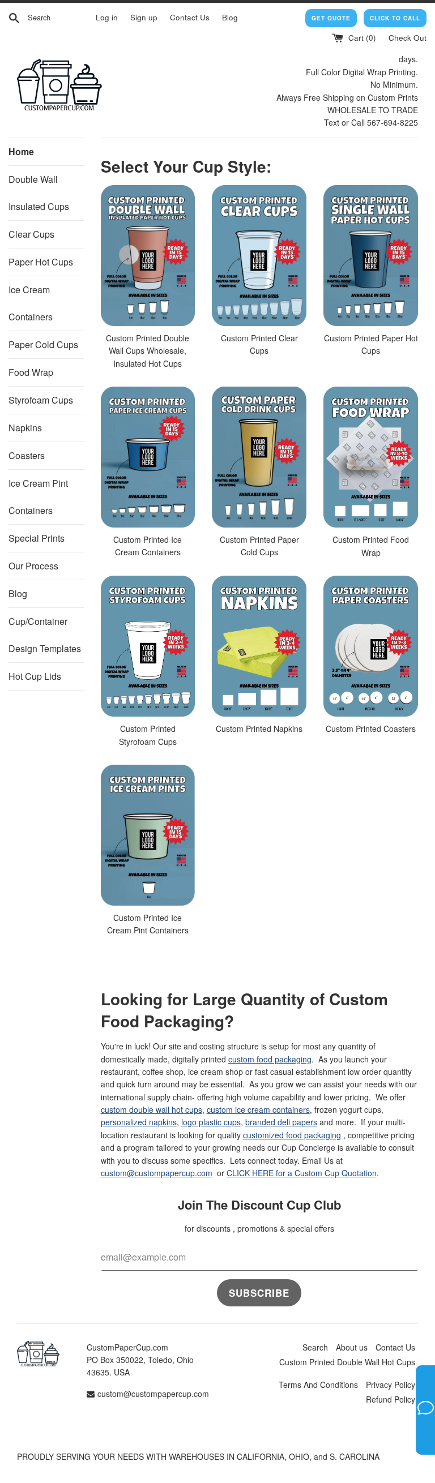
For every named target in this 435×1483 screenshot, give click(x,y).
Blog (230, 17)
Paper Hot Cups (40, 261)
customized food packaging (292, 1135)
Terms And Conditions (318, 1384)
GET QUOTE (331, 18)
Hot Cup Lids (34, 676)
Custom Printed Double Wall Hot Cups (347, 1362)
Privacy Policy (390, 1384)
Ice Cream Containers (30, 303)
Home (21, 151)
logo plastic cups (211, 1122)
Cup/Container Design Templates (44, 635)
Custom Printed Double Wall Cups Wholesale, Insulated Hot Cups (147, 350)
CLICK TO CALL (395, 18)
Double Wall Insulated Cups (38, 193)
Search (315, 1347)
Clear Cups (31, 234)
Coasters (26, 455)
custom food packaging (270, 1059)
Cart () (361, 37)
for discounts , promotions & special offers (259, 1228)
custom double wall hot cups (151, 1109)
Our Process (33, 565)
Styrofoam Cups (40, 399)
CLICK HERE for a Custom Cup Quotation (302, 1172)
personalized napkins (139, 1122)
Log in (107, 17)
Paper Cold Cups (43, 344)
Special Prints (36, 538)
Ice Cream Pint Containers (38, 497)
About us (352, 1347)
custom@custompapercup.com (156, 1172)
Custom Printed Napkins (259, 728)
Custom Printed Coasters (371, 728)
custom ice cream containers (258, 1109)
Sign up (143, 17)
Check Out (408, 37)
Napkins (25, 427)
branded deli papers (281, 1122)
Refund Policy (390, 1399)
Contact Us (190, 17)
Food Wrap (30, 372)
